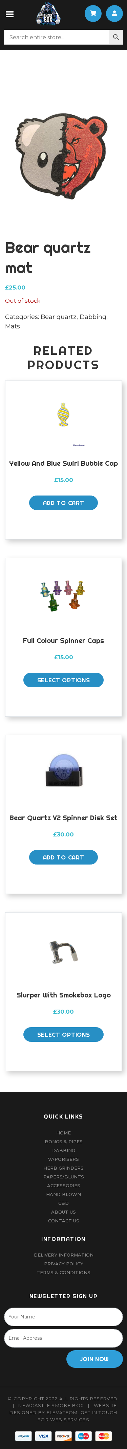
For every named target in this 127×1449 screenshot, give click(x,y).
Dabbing (93, 317)
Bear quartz (59, 317)
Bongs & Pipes (64, 1141)
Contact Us (63, 1220)
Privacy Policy (63, 1263)
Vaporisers (63, 1159)
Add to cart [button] (63, 502)
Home (63, 1132)
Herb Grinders (63, 1168)
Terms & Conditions (63, 1272)
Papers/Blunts (63, 1176)
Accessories (63, 1185)
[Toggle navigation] (10, 13)
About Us (63, 1212)
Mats (12, 326)
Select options (63, 680)
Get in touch (99, 1412)
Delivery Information (63, 1255)
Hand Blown (63, 1194)
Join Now (94, 1358)
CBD (63, 1203)
